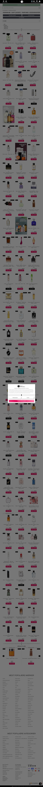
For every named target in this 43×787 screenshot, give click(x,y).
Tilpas (28, 397)
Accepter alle (21, 401)
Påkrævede (15, 397)
